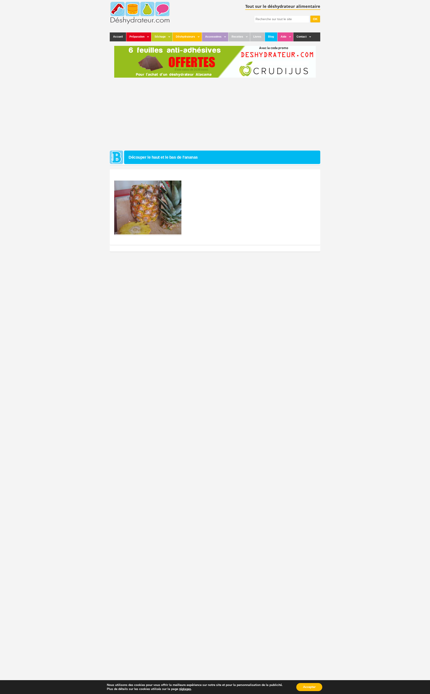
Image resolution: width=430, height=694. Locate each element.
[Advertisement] (215, 114)
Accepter (309, 687)
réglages (185, 689)
